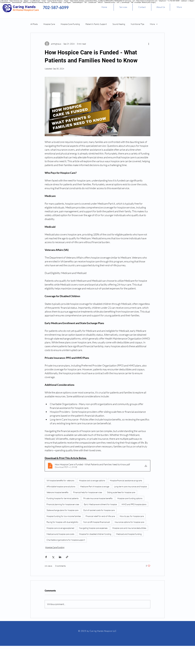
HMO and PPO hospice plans (134, 504)
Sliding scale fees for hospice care (121, 492)
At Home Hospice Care (26, 9)
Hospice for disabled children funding (95, 534)
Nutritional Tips (137, 24)
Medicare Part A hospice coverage (94, 486)
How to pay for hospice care (132, 516)
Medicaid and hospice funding (129, 534)
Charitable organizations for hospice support (66, 540)
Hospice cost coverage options (92, 480)
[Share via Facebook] (46, 557)
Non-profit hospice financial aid (96, 522)
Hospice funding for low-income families (64, 516)
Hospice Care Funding (70, 24)
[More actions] (148, 43)
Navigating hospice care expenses (93, 528)
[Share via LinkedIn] (60, 557)
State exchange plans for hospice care (62, 510)
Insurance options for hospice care (129, 522)
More (152, 24)
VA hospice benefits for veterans (60, 480)
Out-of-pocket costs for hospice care (99, 510)
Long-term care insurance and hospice (130, 486)
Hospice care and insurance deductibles (129, 528)
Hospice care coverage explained (60, 528)
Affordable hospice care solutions (61, 486)
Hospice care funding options (129, 498)
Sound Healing (118, 24)
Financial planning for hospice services (63, 504)
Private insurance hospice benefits (97, 498)
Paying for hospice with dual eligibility (62, 522)
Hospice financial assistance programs (126, 480)
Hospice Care (49, 24)
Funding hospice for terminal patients (63, 498)
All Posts (34, 24)
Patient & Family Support (96, 24)
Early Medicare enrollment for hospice (100, 504)
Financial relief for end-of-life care (100, 516)
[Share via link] (67, 557)
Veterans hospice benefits (57, 492)
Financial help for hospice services (87, 492)
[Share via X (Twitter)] (53, 557)
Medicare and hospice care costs (60, 534)
